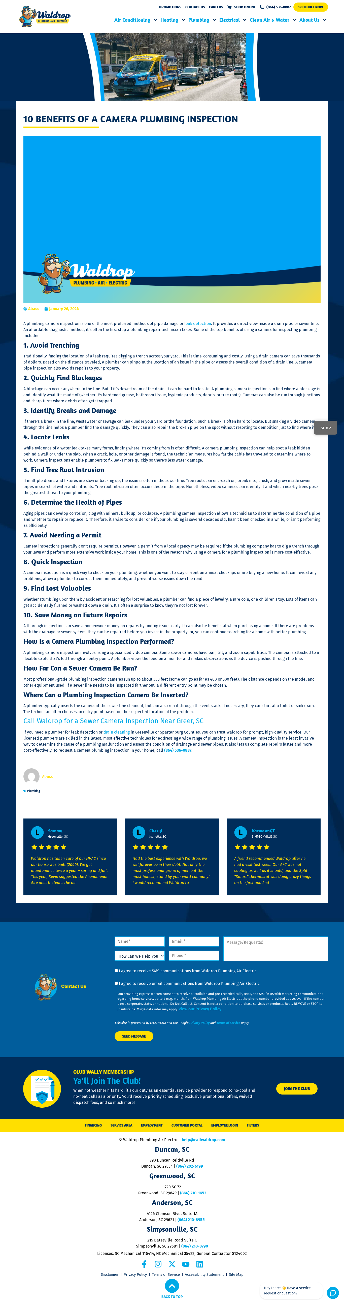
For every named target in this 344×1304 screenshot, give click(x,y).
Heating (169, 20)
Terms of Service (228, 1023)
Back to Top (172, 1297)
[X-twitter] (172, 1264)
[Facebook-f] (144, 1264)
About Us (309, 20)
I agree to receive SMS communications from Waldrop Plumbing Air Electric (188, 971)
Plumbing (198, 20)
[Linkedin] (199, 1264)
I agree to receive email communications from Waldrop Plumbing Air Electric (189, 984)
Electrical (229, 20)
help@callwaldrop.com (203, 1139)
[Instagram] (158, 1264)
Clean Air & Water (269, 20)
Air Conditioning (132, 20)
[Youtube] (186, 1264)
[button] (310, 7)
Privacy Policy (199, 1023)
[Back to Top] (172, 1286)
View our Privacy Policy (200, 1009)
